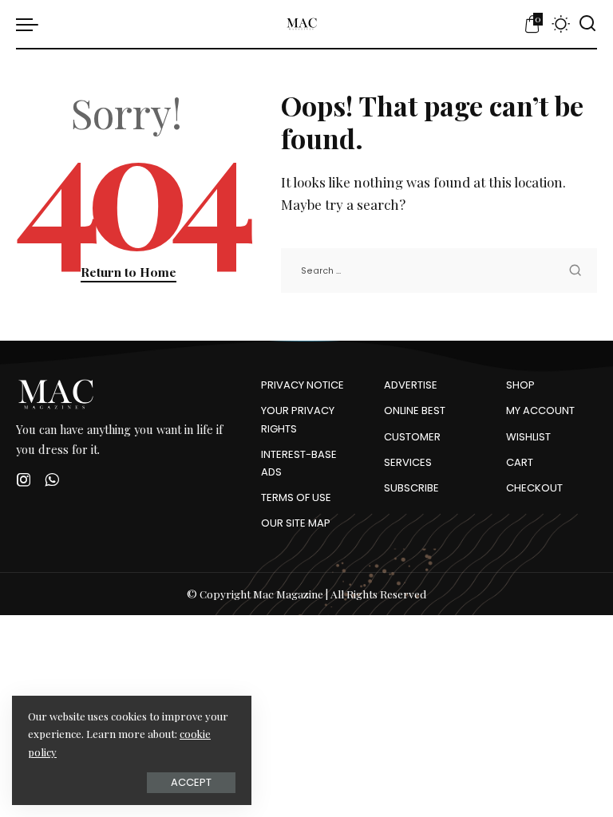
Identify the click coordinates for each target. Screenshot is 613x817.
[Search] (587, 24)
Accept (191, 782)
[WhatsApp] (52, 480)
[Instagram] (24, 480)
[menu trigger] (31, 24)
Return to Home (128, 271)
